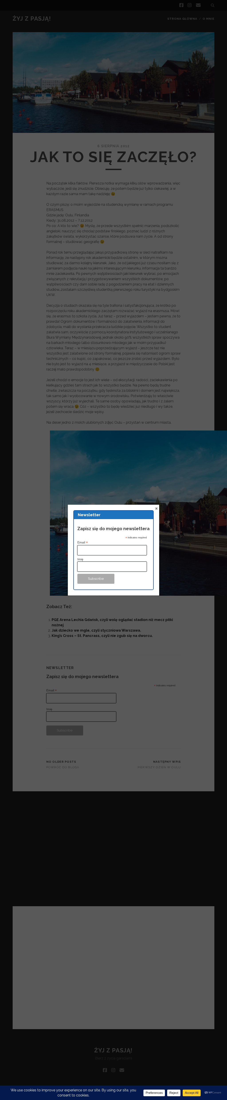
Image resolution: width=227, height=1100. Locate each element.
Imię (80, 559)
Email (82, 542)
